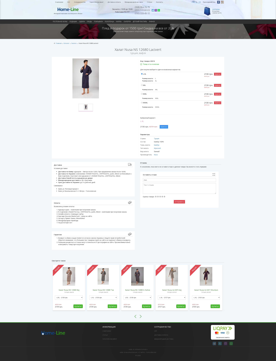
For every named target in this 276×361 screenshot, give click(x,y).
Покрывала (98, 21)
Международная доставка (134, 2)
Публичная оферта (223, 338)
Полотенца (109, 21)
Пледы (89, 21)
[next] (181, 316)
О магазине (59, 2)
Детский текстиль (140, 21)
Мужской (157, 148)
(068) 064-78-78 (142, 7)
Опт (68, 2)
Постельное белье (60, 21)
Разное (152, 21)
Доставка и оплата (114, 2)
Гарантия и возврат (97, 2)
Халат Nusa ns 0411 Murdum (206, 290)
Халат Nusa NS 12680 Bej (69, 290)
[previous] (95, 316)
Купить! (217, 74)
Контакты (159, 2)
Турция (156, 138)
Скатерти (127, 21)
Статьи (149, 2)
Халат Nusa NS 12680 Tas (103, 290)
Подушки (73, 21)
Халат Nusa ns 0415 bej (171, 290)
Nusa (156, 155)
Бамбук (156, 145)
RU (194, 2)
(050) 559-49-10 (142, 13)
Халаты (119, 21)
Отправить (179, 202)
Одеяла (82, 21)
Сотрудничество (80, 2)
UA (200, 2)
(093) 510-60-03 (142, 10)
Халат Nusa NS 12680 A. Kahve (137, 290)
